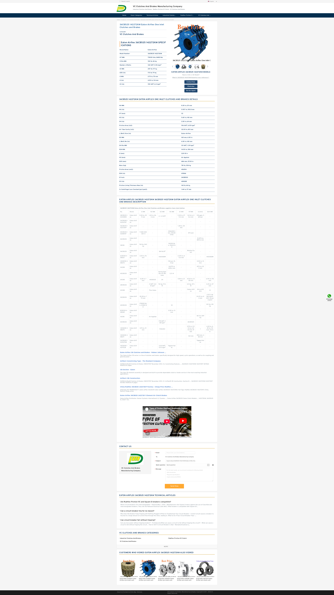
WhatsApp (190, 86)
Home (124, 15)
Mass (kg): (122, 165)
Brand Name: (124, 50)
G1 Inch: (122, 177)
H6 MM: (121, 105)
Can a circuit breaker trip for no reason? (137, 511)
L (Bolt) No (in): (124, 141)
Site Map (133, 592)
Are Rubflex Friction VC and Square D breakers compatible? (145, 502)
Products (123, 19)
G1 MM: (122, 69)
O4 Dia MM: (123, 145)
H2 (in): (121, 117)
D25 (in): (123, 73)
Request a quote (125, 1)
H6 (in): (121, 109)
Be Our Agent (190, 91)
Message (158, 469)
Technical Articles (152, 15)
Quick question (160, 465)
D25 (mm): (122, 161)
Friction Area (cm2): (126, 169)
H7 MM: (122, 57)
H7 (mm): (122, 113)
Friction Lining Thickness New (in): (131, 185)
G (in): (122, 80)
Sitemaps (139, 592)
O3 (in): (121, 181)
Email (157, 453)
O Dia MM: (123, 61)
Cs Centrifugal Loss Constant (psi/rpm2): (133, 189)
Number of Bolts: (125, 65)
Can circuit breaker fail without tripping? (137, 520)
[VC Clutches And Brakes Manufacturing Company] (121, 8)
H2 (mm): (122, 157)
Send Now (174, 486)
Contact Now (191, 82)
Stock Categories (136, 15)
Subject (158, 461)
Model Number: (125, 54)
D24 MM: (122, 149)
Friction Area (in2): (125, 125)
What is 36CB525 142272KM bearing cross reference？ (190, 78)
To (156, 457)
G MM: (122, 76)
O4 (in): (121, 121)
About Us (119, 592)
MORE (166, 546)
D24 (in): (122, 173)
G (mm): (122, 153)
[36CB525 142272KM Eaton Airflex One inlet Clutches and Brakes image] (190, 43)
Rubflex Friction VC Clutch (188, 15)
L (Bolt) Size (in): (125, 133)
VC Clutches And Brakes (206, 15)
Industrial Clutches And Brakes (170, 15)
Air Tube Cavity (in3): (126, 129)
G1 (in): (122, 84)
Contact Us (127, 592)
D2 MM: (121, 137)
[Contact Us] (329, 297)
